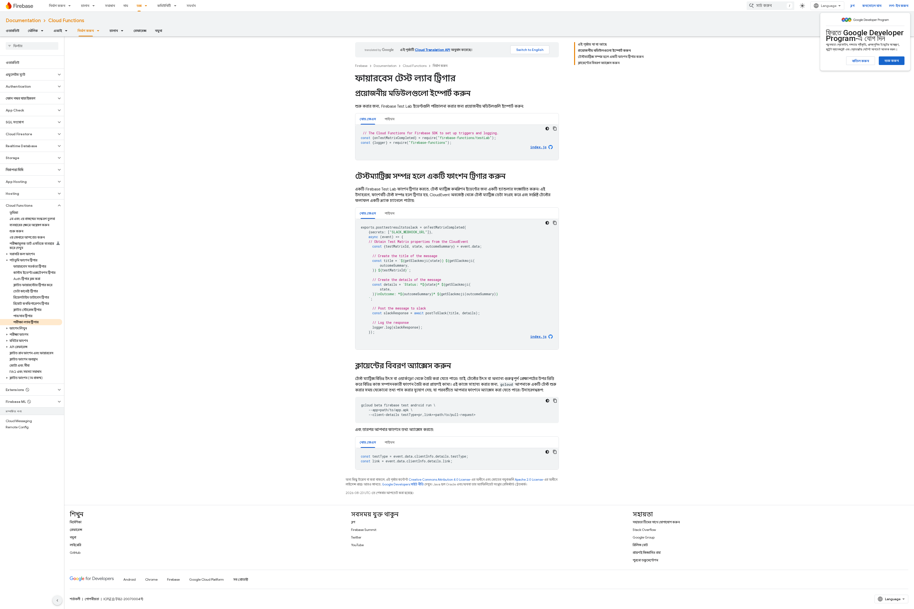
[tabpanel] (457, 142)
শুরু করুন (891, 61)
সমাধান (110, 6)
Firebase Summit (363, 530)
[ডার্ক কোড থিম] (547, 128)
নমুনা (158, 31)
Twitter (356, 537)
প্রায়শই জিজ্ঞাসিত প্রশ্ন (647, 552)
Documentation (23, 21)
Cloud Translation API (432, 50)
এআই (58, 31)
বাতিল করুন (860, 61)
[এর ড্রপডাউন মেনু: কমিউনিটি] (176, 5)
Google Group (644, 537)
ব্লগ (852, 6)
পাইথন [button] (389, 119)
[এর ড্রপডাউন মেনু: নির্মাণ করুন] (71, 5)
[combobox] (770, 5)
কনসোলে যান (871, 6)
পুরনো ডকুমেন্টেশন (645, 560)
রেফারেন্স (140, 31)
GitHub (75, 552)
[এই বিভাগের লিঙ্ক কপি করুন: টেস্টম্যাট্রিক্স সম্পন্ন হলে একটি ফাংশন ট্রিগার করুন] (510, 177)
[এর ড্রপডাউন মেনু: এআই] (67, 30)
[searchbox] (32, 46)
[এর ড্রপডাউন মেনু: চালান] (95, 5)
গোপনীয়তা (92, 599)
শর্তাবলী (75, 599)
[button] (28, 74)
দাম (126, 6)
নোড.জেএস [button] (368, 119)
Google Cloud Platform (206, 579)
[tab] (367, 119)
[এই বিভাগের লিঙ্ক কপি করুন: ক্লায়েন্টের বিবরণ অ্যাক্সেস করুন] (456, 366)
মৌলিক (33, 31)
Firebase (361, 66)
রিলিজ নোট (640, 545)
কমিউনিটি (164, 6)
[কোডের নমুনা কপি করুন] (555, 128)
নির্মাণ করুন (57, 6)
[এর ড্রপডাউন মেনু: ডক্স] (147, 5)
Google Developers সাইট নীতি (403, 484)
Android (129, 579)
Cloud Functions (66, 21)
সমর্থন (191, 6)
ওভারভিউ (12, 31)
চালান (85, 6)
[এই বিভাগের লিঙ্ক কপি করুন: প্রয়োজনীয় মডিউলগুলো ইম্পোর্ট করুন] (475, 94)
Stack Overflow (644, 530)
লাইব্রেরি (75, 545)
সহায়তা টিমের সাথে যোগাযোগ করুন (656, 522)
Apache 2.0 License (529, 480)
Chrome (151, 579)
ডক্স (139, 6)
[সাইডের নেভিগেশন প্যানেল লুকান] (57, 600)
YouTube (357, 545)
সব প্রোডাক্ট (240, 579)
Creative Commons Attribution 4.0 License (439, 480)
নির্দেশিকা (75, 522)
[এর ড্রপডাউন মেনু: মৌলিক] (43, 30)
